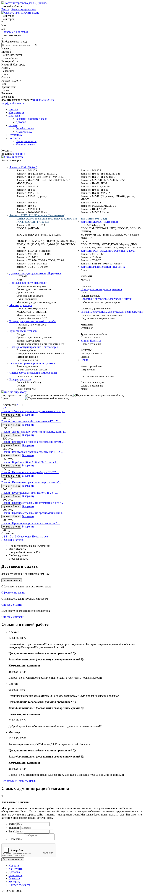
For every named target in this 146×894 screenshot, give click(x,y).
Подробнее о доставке (14, 31)
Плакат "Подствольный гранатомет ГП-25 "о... (29, 492)
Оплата (13, 125)
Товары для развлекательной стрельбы (32, 321)
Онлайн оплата (25, 128)
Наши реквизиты (26, 141)
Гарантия (14, 878)
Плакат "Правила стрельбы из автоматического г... (32, 502)
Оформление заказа (13, 592)
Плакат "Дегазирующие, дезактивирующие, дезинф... (33, 431)
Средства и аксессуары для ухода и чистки (106, 298)
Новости (14, 865)
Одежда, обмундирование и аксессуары (33, 346)
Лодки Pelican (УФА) (29, 382)
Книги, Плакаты (91, 340)
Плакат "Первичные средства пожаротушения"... (31, 482)
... (13, 536)
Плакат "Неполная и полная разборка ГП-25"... (30, 472)
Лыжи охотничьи (26, 388)
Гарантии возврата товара (31, 118)
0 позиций (18, 153)
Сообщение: (16, 838)
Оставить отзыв (26, 780)
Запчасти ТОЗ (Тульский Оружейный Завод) (108, 250)
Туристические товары (23, 330)
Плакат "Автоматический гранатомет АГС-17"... (31, 421)
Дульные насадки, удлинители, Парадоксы (35, 273)
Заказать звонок (11, 580)
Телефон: (14, 827)
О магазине (15, 875)
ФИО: (12, 823)
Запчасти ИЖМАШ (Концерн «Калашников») (37, 215)
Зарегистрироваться (23, 9)
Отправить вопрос (12, 859)
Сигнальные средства (93, 382)
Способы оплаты (11, 604)
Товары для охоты (20, 379)
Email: (12, 831)
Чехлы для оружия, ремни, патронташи (33, 363)
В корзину (28, 414)
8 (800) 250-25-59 (43, 99)
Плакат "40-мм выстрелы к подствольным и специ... (33, 411)
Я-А (3, 408)
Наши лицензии (25, 144)
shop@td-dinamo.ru (12, 103)
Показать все (40, 536)
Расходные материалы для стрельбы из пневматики (112, 311)
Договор (21, 121)
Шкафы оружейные (92, 385)
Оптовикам (15, 134)
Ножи (84, 359)
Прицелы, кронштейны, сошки (28, 282)
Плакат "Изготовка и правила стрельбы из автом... (32, 441)
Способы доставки (12, 616)
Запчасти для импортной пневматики (103, 266)
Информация (16, 112)
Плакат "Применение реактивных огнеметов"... (30, 523)
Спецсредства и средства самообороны (33, 372)
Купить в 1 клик (11, 414)
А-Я (18, 404)
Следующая (24, 536)
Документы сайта (19, 884)
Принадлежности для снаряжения (101, 289)
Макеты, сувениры (20, 305)
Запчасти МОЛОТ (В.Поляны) (99, 221)
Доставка (14, 115)
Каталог (13, 109)
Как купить (15, 868)
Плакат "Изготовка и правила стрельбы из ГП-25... (32, 451)
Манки (84, 388)
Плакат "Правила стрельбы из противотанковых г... (32, 512)
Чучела (21, 385)
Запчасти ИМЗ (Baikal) (23, 167)
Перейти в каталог (12, 539)
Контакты (14, 138)
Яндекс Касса (24, 131)
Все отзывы (8, 780)
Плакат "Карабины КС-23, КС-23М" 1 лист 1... (29, 462)
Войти (5, 9)
